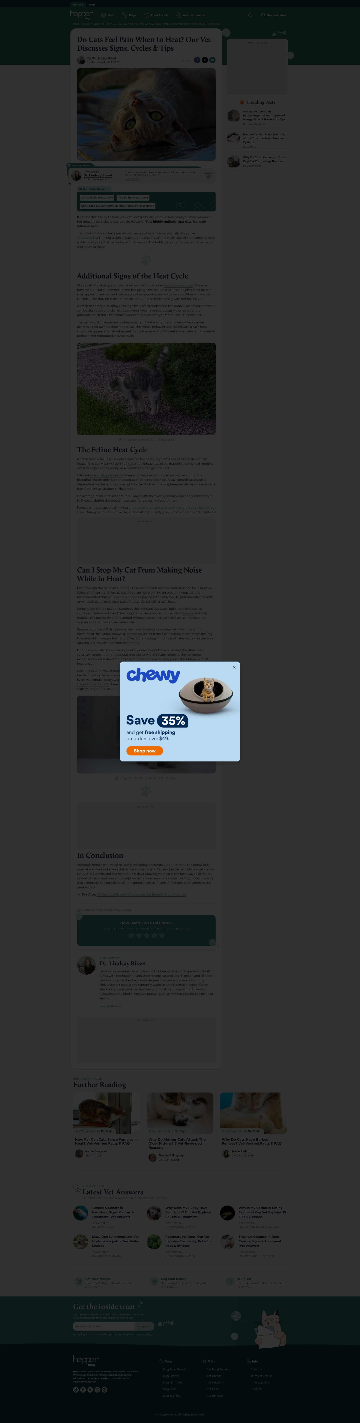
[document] (180, 711)
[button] (234, 667)
